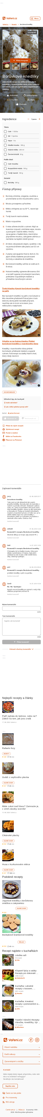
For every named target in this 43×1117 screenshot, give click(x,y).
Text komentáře (8, 616)
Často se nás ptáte (13, 1093)
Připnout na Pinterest (14, 440)
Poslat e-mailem (12, 433)
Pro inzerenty (11, 1097)
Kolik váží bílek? (11, 403)
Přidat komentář (23, 642)
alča (18, 1009)
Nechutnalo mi (30, 418)
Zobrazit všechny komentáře (20, 649)
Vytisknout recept (12, 429)
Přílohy (21, 942)
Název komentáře (9, 604)
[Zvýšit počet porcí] (39, 119)
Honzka (19, 993)
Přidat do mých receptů (13, 426)
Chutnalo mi (11, 418)
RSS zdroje (10, 1102)
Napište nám (10, 1086)
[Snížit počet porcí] (28, 119)
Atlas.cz (21, 1109)
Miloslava (20, 1027)
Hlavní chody (8, 783)
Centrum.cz (10, 1109)
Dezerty (6, 753)
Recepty (14, 24)
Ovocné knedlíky (9, 392)
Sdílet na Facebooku (13, 436)
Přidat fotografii (22, 60)
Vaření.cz (5, 24)
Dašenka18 (20, 978)
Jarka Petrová (14, 413)
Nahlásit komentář (13, 521)
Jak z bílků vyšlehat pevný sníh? (17, 407)
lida (18, 960)
